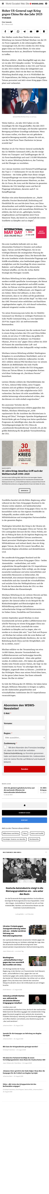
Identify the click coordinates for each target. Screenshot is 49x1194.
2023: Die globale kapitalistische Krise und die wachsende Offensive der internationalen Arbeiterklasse (19, 790)
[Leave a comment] (37, 31)
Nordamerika (34, 839)
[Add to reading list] (44, 31)
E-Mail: (7, 713)
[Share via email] (31, 31)
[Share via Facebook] (5, 31)
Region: (7, 733)
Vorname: (8, 723)
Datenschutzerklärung (13, 753)
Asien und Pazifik (37, 833)
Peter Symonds (7, 22)
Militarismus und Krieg (11, 833)
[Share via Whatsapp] (18, 31)
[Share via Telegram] (24, 31)
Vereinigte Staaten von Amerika (14, 839)
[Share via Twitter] (12, 31)
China (25, 833)
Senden (24, 769)
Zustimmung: (10, 743)
